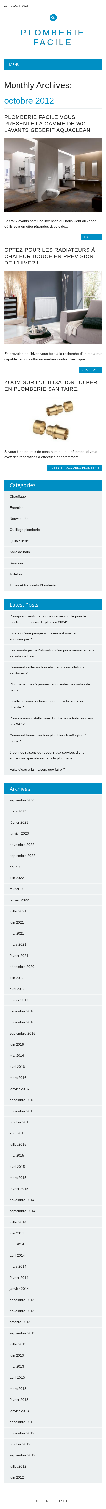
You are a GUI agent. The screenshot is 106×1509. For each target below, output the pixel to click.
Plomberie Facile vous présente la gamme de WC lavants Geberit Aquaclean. (48, 123)
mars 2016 (18, 1078)
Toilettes (91, 237)
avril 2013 (17, 1377)
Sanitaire (16, 563)
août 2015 (17, 1133)
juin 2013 (17, 1355)
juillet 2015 (18, 1144)
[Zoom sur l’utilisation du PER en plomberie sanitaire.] (53, 441)
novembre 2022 (22, 845)
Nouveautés (19, 519)
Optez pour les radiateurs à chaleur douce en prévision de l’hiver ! (49, 256)
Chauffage (90, 370)
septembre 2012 (22, 1455)
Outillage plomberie (25, 530)
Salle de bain (20, 552)
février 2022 (19, 889)
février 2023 (19, 822)
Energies (16, 507)
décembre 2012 (22, 1422)
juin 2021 (17, 922)
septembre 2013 (22, 1333)
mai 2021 (17, 933)
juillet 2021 (18, 911)
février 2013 (19, 1400)
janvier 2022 (19, 900)
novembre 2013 (22, 1311)
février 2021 (19, 956)
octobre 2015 (20, 1122)
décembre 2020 (22, 967)
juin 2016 (17, 1044)
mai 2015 (17, 1155)
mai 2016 (17, 1055)
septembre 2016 (22, 1033)
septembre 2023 (22, 800)
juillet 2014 (18, 1222)
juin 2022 (17, 878)
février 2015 (19, 1189)
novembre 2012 (22, 1433)
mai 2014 (17, 1244)
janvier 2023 (19, 833)
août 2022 (17, 867)
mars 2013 (18, 1389)
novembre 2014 (22, 1200)
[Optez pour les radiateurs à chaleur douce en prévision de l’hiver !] (53, 343)
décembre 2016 (22, 1011)
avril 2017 (17, 989)
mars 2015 (18, 1178)
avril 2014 (17, 1255)
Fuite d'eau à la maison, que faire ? (37, 769)
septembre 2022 (22, 856)
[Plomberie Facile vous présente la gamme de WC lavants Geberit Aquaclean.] (53, 210)
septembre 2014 (22, 1211)
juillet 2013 (18, 1344)
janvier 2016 (19, 1089)
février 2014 (19, 1278)
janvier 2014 (19, 1289)
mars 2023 (18, 811)
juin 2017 (17, 978)
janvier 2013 (19, 1411)
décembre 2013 (22, 1300)
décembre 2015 (22, 1100)
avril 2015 (17, 1167)
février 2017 (19, 1000)
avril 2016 (17, 1067)
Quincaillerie (19, 541)
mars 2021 (18, 944)
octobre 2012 (20, 1444)
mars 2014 (18, 1266)
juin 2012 (17, 1477)
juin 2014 (17, 1233)
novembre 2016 (22, 1022)
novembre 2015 (22, 1111)
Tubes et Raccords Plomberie (74, 467)
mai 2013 (17, 1366)
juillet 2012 (18, 1466)
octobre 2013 (20, 1322)
